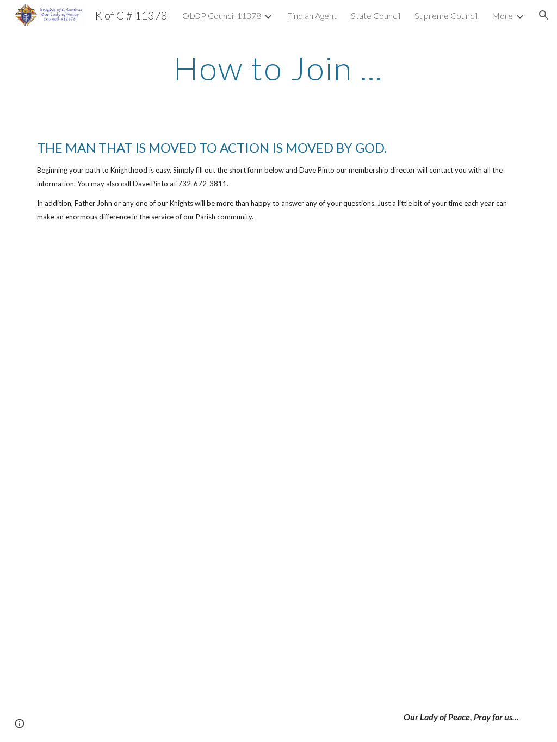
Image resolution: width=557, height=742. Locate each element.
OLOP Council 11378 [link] (221, 15)
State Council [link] (375, 15)
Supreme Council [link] (446, 15)
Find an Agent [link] (312, 15)
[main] (278, 68)
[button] (544, 15)
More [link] (502, 15)
